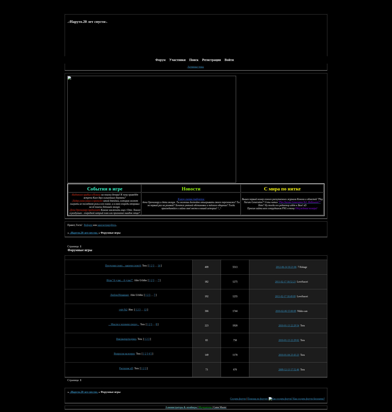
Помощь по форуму (257, 398)
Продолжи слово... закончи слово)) (123, 265)
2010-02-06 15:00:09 (285, 311)
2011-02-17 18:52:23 (285, 281)
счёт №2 (123, 309)
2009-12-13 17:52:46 (288, 369)
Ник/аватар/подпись (126, 339)
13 (145, 309)
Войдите (88, 225)
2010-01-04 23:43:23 (288, 354)
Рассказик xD (126, 368)
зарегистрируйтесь (106, 225)
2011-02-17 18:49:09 (285, 296)
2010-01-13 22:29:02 (288, 340)
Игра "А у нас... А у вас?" (120, 280)
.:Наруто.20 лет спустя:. (84, 232)
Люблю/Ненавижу (119, 295)
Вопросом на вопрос (124, 353)
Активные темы (195, 66)
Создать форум (238, 398)
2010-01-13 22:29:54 (288, 325)
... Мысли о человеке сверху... (123, 324)
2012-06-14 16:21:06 (286, 267)
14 (159, 265)
